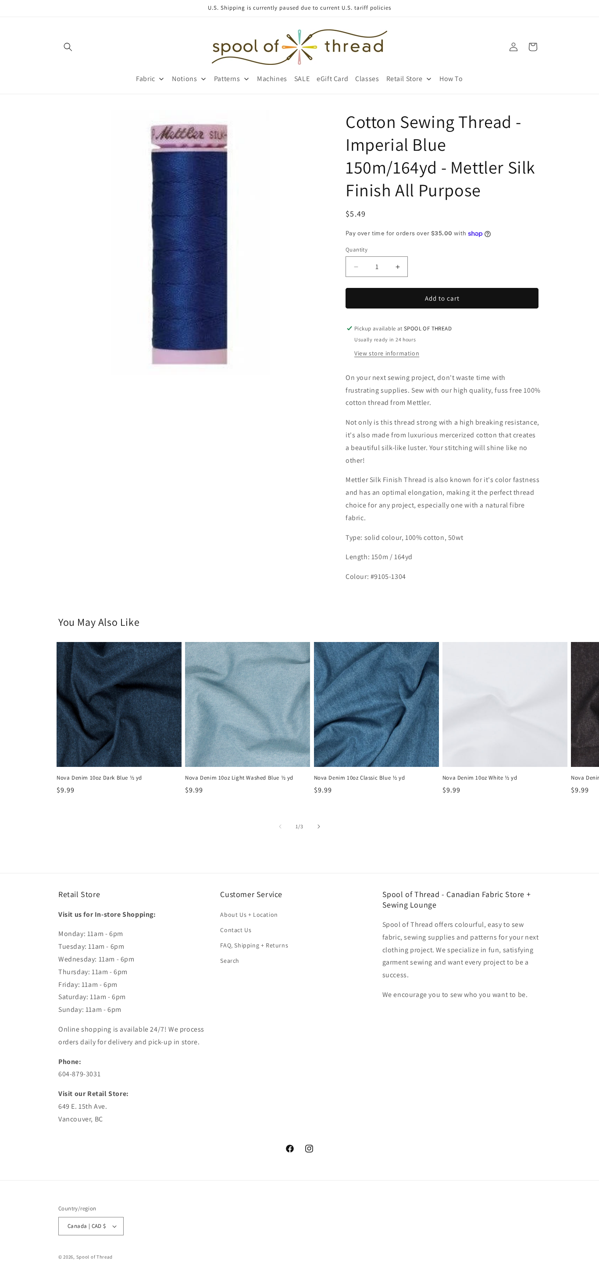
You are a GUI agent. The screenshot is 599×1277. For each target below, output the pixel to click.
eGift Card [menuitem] (332, 78)
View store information (386, 353)
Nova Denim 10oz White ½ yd (479, 777)
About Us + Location (249, 915)
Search (229, 961)
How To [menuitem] (451, 78)
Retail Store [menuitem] (404, 78)
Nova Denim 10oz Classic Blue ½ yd (359, 777)
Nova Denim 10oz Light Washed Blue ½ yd (239, 777)
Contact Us (235, 930)
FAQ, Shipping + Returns (254, 945)
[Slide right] (318, 826)
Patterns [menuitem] (227, 78)
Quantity (356, 249)
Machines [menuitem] (272, 78)
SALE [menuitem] (302, 78)
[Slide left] (280, 826)
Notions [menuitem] (184, 78)
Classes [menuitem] (367, 78)
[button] (68, 47)
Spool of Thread (94, 1257)
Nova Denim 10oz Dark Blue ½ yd (99, 777)
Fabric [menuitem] (145, 78)
